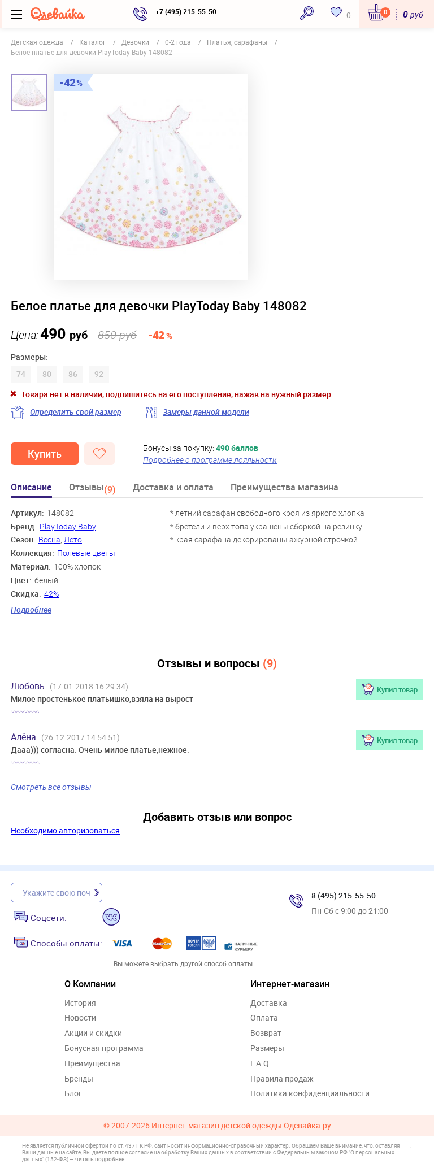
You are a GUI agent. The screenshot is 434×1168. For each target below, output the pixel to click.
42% (51, 593)
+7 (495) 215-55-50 (185, 11)
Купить (45, 454)
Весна (49, 539)
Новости (80, 1018)
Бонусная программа (104, 1048)
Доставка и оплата (173, 488)
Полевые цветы (86, 553)
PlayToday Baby (68, 526)
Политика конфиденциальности (310, 1093)
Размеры (267, 1048)
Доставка (268, 1003)
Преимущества (92, 1064)
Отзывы (92, 489)
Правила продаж (282, 1079)
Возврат (265, 1033)
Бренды (78, 1079)
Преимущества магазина (284, 488)
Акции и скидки (93, 1033)
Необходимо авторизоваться (65, 830)
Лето (73, 539)
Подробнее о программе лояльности (210, 459)
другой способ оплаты (216, 963)
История (80, 1003)
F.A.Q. (260, 1064)
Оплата (264, 1018)
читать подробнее (99, 1159)
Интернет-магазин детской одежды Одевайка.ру (241, 1126)
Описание (31, 488)
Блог (73, 1093)
